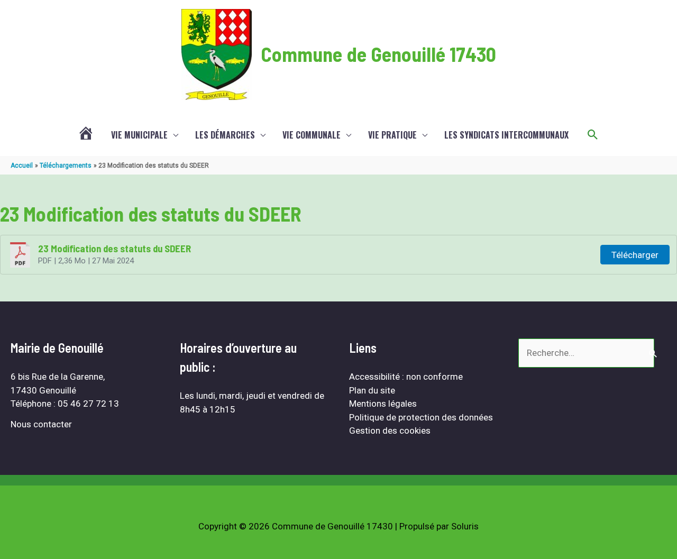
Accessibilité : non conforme (406, 376)
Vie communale (311, 135)
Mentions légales (383, 403)
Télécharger (634, 255)
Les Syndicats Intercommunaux (506, 135)
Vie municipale (139, 135)
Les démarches (225, 135)
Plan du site (372, 390)
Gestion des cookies (390, 430)
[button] (593, 135)
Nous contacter (41, 424)
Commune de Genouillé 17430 (378, 54)
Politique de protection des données (421, 417)
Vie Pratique (392, 135)
